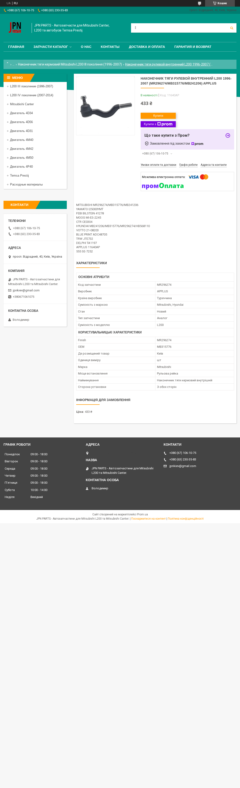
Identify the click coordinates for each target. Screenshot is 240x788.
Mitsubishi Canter (22, 104)
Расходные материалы (26, 184)
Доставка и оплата (147, 47)
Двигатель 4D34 (21, 113)
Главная (16, 47)
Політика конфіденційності (186, 518)
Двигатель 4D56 (21, 122)
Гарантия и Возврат (192, 47)
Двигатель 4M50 (21, 157)
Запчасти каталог (51, 47)
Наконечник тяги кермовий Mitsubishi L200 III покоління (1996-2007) (70, 64)
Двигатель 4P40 (21, 166)
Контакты (110, 47)
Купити (158, 115)
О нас (86, 47)
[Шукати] (231, 28)
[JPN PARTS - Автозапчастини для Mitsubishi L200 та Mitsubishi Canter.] (15, 28)
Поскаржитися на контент (148, 518)
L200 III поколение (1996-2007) (31, 86)
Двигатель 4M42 (21, 149)
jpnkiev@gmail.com (26, 290)
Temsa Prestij (19, 175)
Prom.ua (142, 514)
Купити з (150, 124)
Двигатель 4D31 (21, 131)
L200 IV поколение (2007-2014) (31, 95)
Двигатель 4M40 (21, 140)
